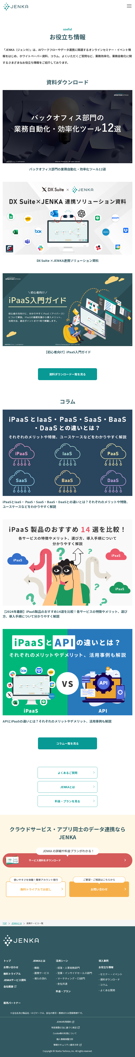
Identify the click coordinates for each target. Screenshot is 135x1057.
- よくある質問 (107, 990)
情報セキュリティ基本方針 (66, 1044)
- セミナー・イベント (110, 974)
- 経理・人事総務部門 (68, 967)
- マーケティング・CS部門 (70, 978)
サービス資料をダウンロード (45, 860)
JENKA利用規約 (64, 1021)
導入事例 (103, 960)
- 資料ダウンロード (109, 979)
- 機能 (36, 967)
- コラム (103, 984)
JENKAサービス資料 (15, 980)
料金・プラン (63, 991)
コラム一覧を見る (67, 743)
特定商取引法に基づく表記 (64, 1027)
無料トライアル (12, 973)
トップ (7, 960)
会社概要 (8, 986)
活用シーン (62, 960)
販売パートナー (12, 1003)
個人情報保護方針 (64, 1039)
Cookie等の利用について (65, 1033)
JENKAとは (67, 787)
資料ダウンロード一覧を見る (67, 374)
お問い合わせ (99, 889)
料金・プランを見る (67, 801)
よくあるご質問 (67, 773)
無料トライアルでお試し (35, 889)
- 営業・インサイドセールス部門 (74, 973)
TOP (5, 923)
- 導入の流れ (40, 978)
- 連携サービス (41, 973)
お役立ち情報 (106, 967)
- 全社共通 (61, 983)
